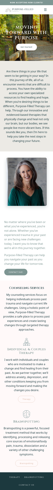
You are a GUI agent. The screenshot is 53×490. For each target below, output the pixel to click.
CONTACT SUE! (16, 272)
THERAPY (14, 477)
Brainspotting (26, 463)
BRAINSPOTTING (34, 477)
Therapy (26, 399)
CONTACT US (26, 485)
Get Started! (26, 47)
